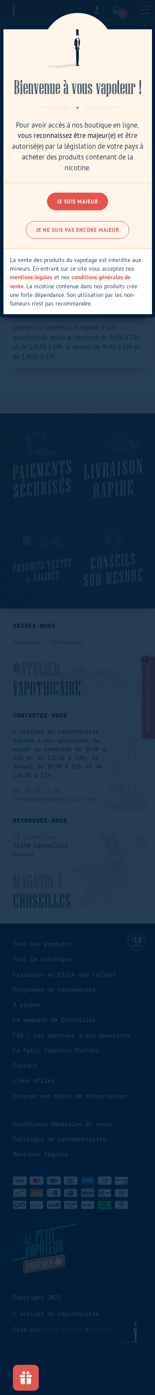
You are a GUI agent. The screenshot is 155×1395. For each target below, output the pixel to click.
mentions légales (31, 277)
